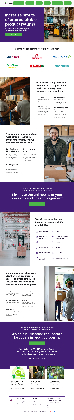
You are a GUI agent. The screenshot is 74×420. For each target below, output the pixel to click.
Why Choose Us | (34, 411)
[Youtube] (50, 412)
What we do (26, 411)
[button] (57, 3)
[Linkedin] (52, 412)
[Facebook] (55, 412)
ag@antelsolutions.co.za (22, 403)
